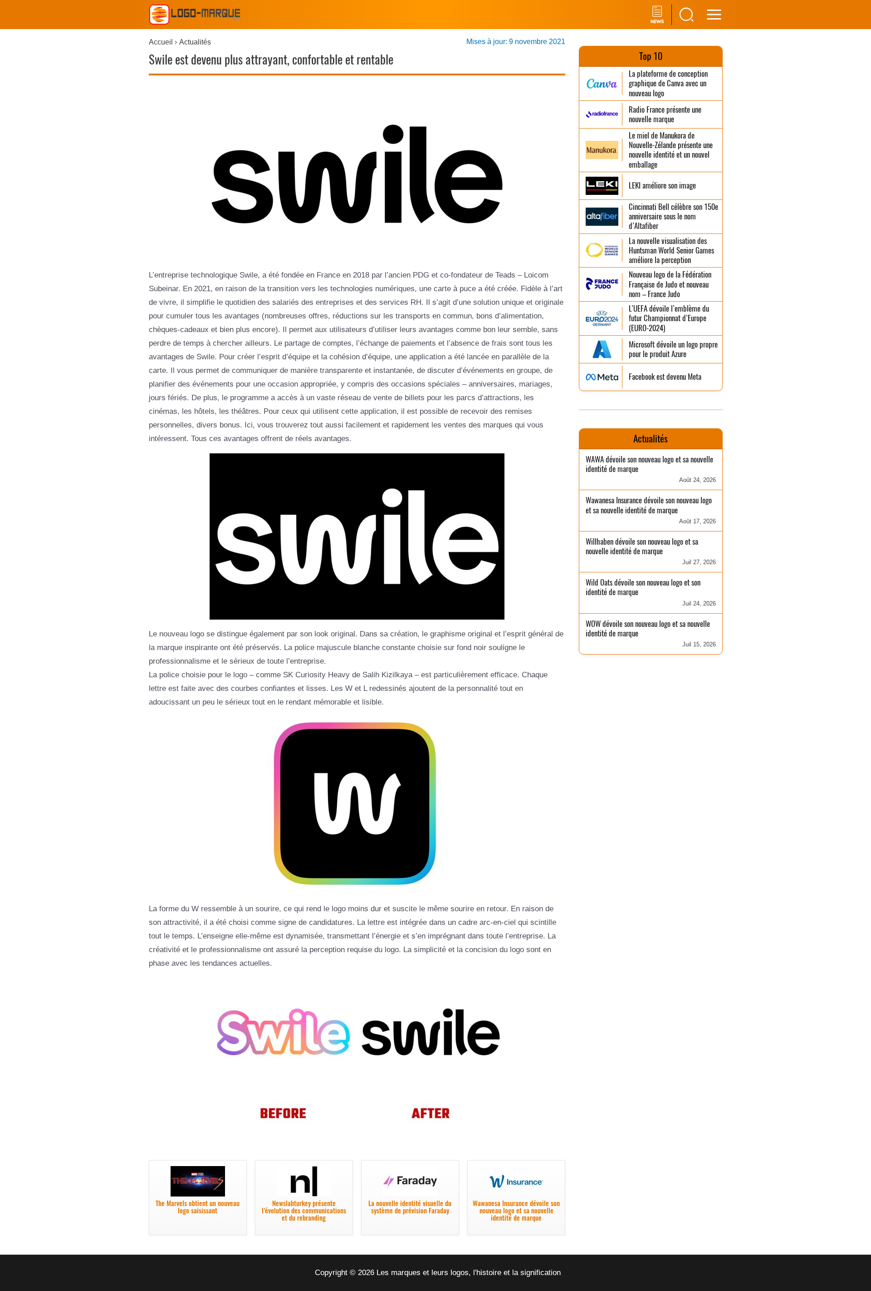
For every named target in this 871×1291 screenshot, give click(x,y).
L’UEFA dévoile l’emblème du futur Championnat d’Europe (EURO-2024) (669, 318)
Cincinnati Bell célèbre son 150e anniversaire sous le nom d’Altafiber (673, 216)
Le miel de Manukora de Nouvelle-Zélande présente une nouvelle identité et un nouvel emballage (671, 150)
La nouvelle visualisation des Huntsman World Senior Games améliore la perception (671, 250)
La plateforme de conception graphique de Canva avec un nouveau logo (668, 83)
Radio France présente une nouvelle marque (665, 114)
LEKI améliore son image (662, 185)
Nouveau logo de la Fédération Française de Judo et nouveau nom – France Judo (670, 284)
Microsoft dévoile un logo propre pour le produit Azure (673, 349)
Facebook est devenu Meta (665, 377)
